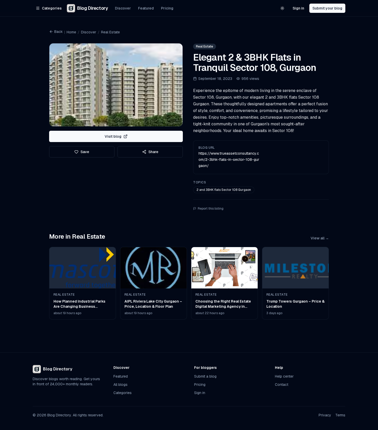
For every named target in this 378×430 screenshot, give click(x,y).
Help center (284, 376)
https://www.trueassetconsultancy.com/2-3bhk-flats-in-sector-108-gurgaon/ (229, 159)
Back (58, 31)
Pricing (167, 8)
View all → (320, 238)
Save (84, 151)
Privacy (325, 415)
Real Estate (110, 32)
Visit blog (113, 136)
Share (153, 151)
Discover (123, 8)
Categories (122, 392)
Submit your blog (327, 8)
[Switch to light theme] (282, 8)
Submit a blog (205, 376)
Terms (340, 415)
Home (71, 32)
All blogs (120, 384)
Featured (146, 8)
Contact (281, 384)
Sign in (298, 8)
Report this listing (210, 209)
